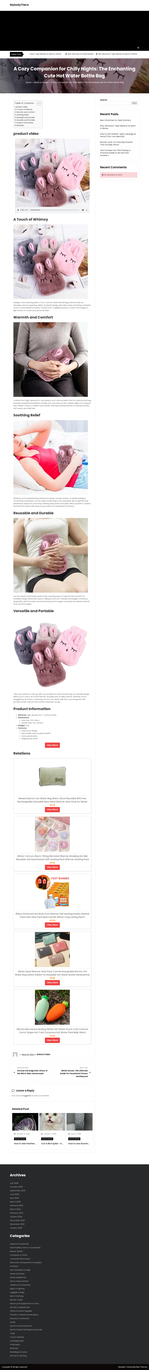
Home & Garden (20, 1139)
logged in (27, 1095)
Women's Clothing (18, 1355)
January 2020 (16, 1228)
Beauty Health (16, 1251)
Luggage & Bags (17, 1292)
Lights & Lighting (17, 1288)
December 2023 (17, 1220)
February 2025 (16, 1205)
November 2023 (17, 1224)
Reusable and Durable (25, 117)
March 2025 (15, 1201)
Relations (20, 125)
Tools (12, 1333)
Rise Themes (141, 1367)
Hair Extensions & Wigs (20, 1270)
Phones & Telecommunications (24, 1314)
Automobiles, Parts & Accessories (25, 1247)
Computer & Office (18, 1255)
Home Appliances (18, 1277)
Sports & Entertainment (21, 1326)
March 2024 (15, 1209)
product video (22, 107)
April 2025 (14, 1198)
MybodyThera (19, 5)
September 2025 (17, 1190)
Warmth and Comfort (25, 112)
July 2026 (14, 1183)
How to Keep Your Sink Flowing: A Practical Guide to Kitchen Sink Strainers (115, 153)
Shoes (12, 1322)
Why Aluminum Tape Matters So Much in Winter (99, 54)
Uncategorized (16, 1340)
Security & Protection (19, 1318)
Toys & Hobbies (17, 1337)
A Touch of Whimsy (24, 109)
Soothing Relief (23, 115)
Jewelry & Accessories (20, 1285)
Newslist (122, 1367)
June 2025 (14, 1194)
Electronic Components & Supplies (26, 1262)
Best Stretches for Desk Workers (62, 54)
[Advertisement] (74, 27)
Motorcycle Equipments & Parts (24, 1303)
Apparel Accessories (19, 1244)
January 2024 (16, 1216)
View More (52, 745)
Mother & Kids (16, 1299)
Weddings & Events (18, 1352)
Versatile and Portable (25, 120)
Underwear (15, 1344)
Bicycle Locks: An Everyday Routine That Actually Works (116, 143)
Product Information (24, 123)
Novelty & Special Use (20, 1307)
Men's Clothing (16, 1296)
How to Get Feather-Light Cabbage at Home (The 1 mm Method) (118, 135)
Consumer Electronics (20, 1258)
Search (103, 100)
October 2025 (16, 1187)
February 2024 (16, 1213)
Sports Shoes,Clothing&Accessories (26, 1329)
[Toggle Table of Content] (37, 104)
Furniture (14, 1266)
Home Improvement (19, 1281)
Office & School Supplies (21, 1311)
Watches (14, 1348)
